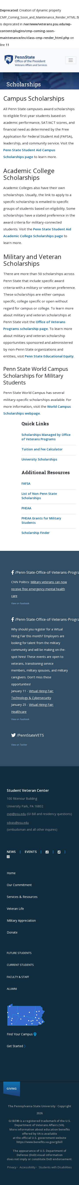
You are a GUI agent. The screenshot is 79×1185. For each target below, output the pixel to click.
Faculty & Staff (18, 977)
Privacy (11, 1167)
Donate (12, 932)
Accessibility (27, 1167)
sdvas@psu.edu (18, 823)
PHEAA (26, 508)
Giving (12, 1088)
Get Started (15, 1046)
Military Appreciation (21, 920)
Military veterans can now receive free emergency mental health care (39, 589)
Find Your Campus (20, 1034)
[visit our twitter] (59, 852)
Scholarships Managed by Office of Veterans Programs (46, 437)
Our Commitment (19, 885)
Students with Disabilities (55, 1167)
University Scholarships (39, 459)
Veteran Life (15, 908)
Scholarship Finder (36, 533)
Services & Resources (22, 897)
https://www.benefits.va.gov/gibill (39, 1142)
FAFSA (26, 483)
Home (11, 873)
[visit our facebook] (47, 852)
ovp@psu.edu (16, 814)
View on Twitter (19, 744)
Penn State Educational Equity (49, 356)
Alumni (12, 989)
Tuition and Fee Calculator (42, 449)
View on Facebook (20, 603)
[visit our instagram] (8, 856)
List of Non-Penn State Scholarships (39, 495)
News (11, 852)
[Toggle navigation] (70, 60)
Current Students (20, 965)
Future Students (19, 953)
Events (31, 852)
